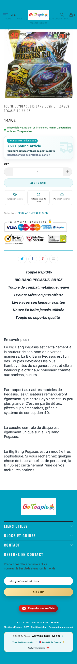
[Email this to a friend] (53, 259)
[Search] (63, 14)
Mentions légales (13, 627)
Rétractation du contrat (61, 627)
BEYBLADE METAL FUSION (33, 213)
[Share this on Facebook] (32, 259)
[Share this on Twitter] (22, 259)
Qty (6, 163)
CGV (26, 627)
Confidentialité (38, 627)
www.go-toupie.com (46, 635)
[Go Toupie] (38, 14)
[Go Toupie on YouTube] (38, 608)
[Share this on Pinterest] (43, 259)
